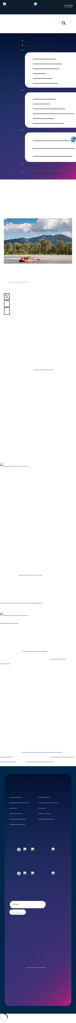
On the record (45, 82)
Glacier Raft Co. (30, 574)
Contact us (15, 796)
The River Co (9, 622)
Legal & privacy (17, 818)
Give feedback (17, 824)
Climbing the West (40, 760)
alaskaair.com (43, 368)
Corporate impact (19, 802)
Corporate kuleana (48, 802)
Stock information (49, 107)
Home (30, 40)
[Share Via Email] (7, 311)
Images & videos (47, 63)
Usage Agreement (36, 967)
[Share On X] (7, 296)
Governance (43, 117)
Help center (15, 813)
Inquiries (32, 164)
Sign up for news (46, 172)
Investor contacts (48, 122)
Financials (41, 103)
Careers (13, 807)
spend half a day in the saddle (21, 602)
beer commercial (34, 650)
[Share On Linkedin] (7, 303)
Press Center (44, 58)
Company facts (46, 67)
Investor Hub (44, 98)
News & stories (38, 45)
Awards (39, 72)
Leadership (42, 77)
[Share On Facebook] (7, 290)
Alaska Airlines (18, 281)
